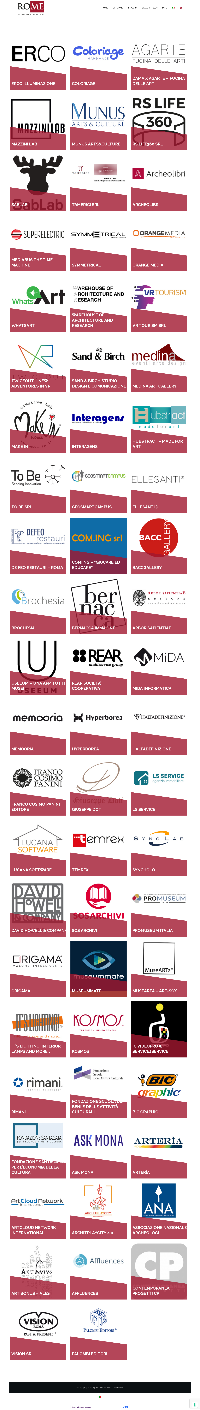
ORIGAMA (20, 991)
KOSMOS (80, 1051)
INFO (164, 7)
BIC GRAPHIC (145, 1112)
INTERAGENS (85, 446)
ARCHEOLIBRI (146, 204)
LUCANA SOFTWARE (31, 870)
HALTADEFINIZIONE (152, 749)
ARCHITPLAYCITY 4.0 (92, 1232)
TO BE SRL (21, 507)
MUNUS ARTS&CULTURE (96, 144)
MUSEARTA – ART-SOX (155, 991)
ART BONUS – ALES (30, 1293)
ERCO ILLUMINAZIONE (33, 83)
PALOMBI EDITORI (89, 1353)
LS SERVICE (144, 809)
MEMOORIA (22, 749)
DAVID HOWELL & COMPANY (39, 930)
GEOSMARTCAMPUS (92, 507)
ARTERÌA (141, 1172)
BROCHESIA (23, 628)
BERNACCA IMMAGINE (93, 628)
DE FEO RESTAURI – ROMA (37, 567)
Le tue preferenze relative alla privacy (107, 1407)
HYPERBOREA (85, 749)
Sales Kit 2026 (150, 7)
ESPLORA (132, 7)
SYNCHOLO (144, 870)
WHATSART (23, 325)
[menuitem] (173, 7)
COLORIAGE (83, 83)
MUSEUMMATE (86, 991)
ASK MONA (82, 1172)
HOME (105, 7)
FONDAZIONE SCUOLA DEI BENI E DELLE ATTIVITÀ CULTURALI (97, 1106)
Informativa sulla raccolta (81, 1407)
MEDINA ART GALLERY (155, 386)
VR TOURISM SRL (149, 325)
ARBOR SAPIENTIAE (152, 628)
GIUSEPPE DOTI (87, 809)
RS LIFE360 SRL (148, 144)
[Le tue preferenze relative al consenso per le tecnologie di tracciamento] (195, 1405)
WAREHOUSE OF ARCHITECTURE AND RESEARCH (92, 320)
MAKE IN (19, 446)
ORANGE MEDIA (148, 265)
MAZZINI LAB (24, 144)
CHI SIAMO (118, 7)
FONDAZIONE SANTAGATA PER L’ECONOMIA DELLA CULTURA (37, 1167)
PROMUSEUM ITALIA (153, 930)
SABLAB (19, 204)
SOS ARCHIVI (84, 930)
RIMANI (18, 1112)
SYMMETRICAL (86, 265)
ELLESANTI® (145, 507)
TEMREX (80, 870)
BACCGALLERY (147, 567)
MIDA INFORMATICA (152, 688)
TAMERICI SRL (86, 204)
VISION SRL (22, 1353)
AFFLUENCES (85, 1293)
